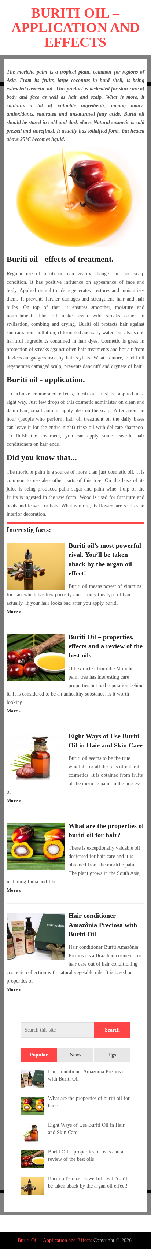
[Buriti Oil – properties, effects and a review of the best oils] (36, 657)
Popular (39, 1055)
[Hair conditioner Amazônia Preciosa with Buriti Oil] (36, 936)
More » (14, 611)
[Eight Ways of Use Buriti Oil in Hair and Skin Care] (36, 757)
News (75, 1055)
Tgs (112, 1055)
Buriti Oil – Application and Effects (75, 27)
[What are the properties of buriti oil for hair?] (36, 846)
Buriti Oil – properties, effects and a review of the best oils (106, 646)
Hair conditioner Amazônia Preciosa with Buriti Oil (103, 924)
